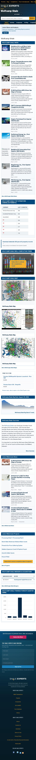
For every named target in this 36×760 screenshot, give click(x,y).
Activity (12, 22)
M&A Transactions (18, 694)
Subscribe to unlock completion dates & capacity (18, 561)
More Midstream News (8, 525)
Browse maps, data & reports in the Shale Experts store (16, 390)
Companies (19, 22)
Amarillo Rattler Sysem (8, 553)
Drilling (26, 22)
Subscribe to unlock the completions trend (18, 264)
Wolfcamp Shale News (10, 42)
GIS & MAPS (18, 705)
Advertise (18, 729)
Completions (14, 1)
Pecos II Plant (5, 556)
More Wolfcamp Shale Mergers (10, 586)
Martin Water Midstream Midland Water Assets (14, 541)
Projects (18, 698)
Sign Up (5, 32)
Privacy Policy (18, 736)
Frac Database (18, 709)
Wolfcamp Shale (9, 11)
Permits (3, 1)
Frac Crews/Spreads (24, 1)
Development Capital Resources (23, 579)
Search (32, 18)
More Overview (30, 451)
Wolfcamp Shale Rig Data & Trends (24, 412)
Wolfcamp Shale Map (10, 278)
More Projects (6, 565)
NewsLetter (18, 743)
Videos (18, 712)
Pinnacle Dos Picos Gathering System (12, 545)
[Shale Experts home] (10, 6)
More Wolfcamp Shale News (9, 196)
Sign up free (18, 666)
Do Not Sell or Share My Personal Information (18, 740)
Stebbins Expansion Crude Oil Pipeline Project (14, 549)
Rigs (8, 1)
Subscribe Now (18, 637)
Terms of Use (18, 732)
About (18, 721)
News (6, 22)
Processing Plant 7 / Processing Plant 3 (12, 538)
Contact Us (18, 725)
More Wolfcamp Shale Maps (9, 367)
